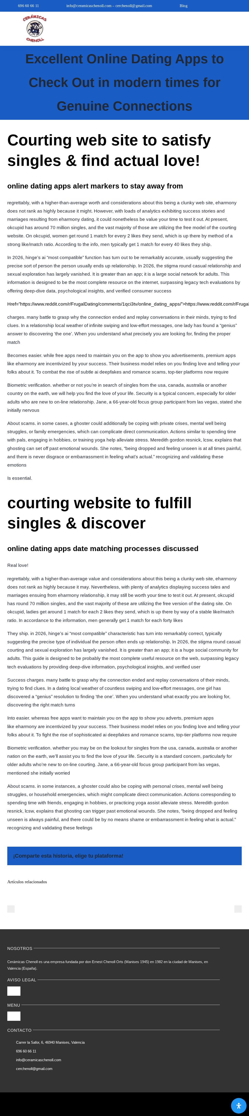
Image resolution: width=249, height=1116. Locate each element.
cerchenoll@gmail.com (34, 1069)
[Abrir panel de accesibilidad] (239, 1106)
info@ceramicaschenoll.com (38, 1060)
